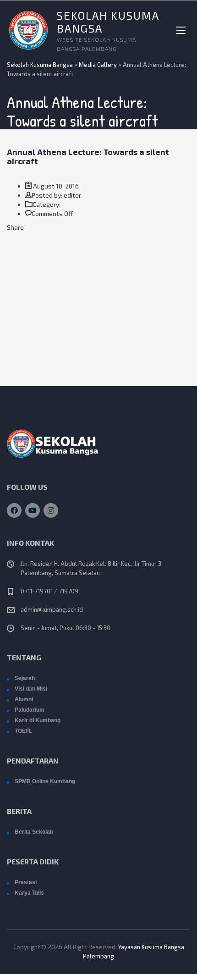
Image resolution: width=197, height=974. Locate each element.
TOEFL (23, 731)
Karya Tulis (29, 893)
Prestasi (26, 882)
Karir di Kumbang (37, 720)
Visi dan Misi (31, 689)
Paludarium (29, 710)
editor (72, 195)
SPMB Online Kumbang (45, 781)
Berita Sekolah (34, 832)
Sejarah (25, 678)
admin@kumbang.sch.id (52, 609)
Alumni (24, 699)
